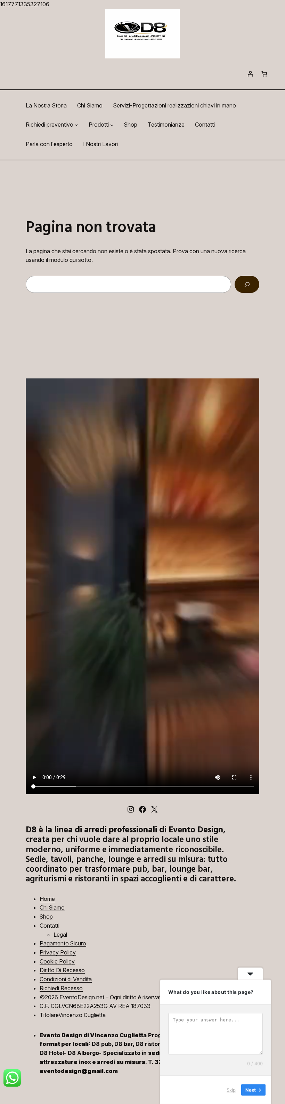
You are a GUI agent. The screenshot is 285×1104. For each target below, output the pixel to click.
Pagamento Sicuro (63, 943)
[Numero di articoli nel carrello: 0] (264, 74)
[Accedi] (250, 74)
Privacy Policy (58, 952)
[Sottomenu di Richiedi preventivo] (76, 125)
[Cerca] (247, 284)
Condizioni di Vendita (66, 979)
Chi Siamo (52, 907)
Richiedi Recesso (61, 988)
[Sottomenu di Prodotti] (112, 125)
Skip (231, 1090)
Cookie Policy (57, 961)
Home (47, 898)
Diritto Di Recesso (62, 970)
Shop (46, 916)
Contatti (49, 925)
